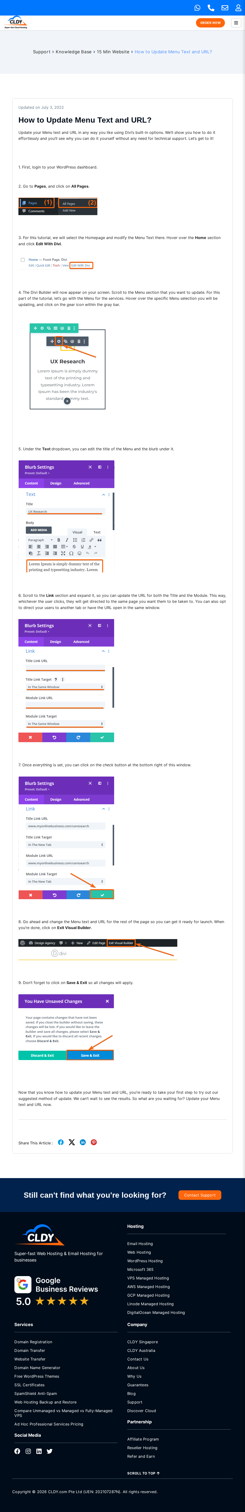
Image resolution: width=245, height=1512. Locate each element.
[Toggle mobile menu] (236, 22)
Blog (131, 1393)
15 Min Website (113, 51)
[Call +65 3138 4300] (211, 8)
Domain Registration (33, 1341)
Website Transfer (29, 1359)
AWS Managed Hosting (148, 1286)
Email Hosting (140, 1243)
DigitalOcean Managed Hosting (156, 1312)
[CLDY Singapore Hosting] (50, 1234)
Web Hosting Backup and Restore (45, 1402)
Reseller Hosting (142, 1447)
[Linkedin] (39, 1451)
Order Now (210, 23)
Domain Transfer (29, 1350)
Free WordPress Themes (36, 1376)
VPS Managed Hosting (148, 1278)
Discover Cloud (141, 1410)
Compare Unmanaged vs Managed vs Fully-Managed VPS (63, 1413)
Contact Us (137, 1359)
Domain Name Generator (37, 1367)
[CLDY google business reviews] (63, 1292)
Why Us (134, 1376)
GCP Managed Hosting (148, 1295)
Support (41, 51)
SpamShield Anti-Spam (35, 1393)
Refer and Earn (141, 1456)
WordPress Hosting (145, 1260)
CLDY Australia (141, 1350)
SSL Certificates (29, 1384)
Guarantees (137, 1384)
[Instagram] (28, 1451)
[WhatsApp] (197, 8)
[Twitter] (50, 1451)
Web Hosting (139, 1252)
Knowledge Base (74, 51)
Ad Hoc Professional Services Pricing (48, 1424)
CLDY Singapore (142, 1341)
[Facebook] (17, 1451)
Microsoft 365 (140, 1269)
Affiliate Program (143, 1439)
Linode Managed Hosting (150, 1303)
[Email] (225, 8)
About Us (136, 1367)
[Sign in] (238, 8)
